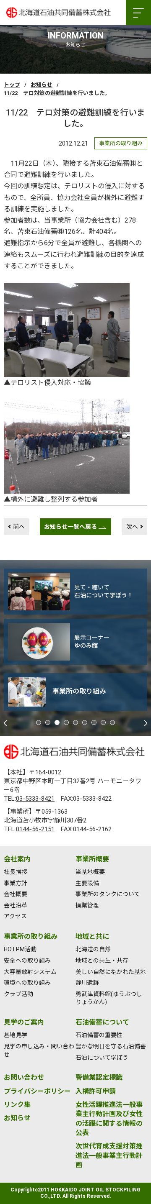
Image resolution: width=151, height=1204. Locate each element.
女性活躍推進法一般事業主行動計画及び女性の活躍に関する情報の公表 (109, 1119)
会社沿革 (15, 905)
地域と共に (92, 936)
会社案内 (17, 859)
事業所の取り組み (30, 936)
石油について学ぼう (102, 1057)
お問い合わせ (24, 1077)
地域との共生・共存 (102, 960)
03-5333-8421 (35, 798)
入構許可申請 (96, 1091)
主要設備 (87, 883)
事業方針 (15, 883)
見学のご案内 (24, 1022)
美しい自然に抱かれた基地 (111, 971)
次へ (132, 526)
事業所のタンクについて (108, 894)
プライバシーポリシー (37, 1091)
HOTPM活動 (20, 949)
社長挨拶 (15, 871)
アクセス (15, 916)
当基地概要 (90, 871)
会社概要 (15, 894)
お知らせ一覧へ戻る (70, 526)
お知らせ (41, 85)
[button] (38, 722)
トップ (12, 85)
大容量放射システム (30, 971)
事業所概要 (92, 859)
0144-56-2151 (35, 829)
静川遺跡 (87, 982)
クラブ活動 (18, 994)
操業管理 (87, 905)
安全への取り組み (27, 960)
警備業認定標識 (99, 1077)
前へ (19, 526)
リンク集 (17, 1105)
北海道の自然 (93, 949)
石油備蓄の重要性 (99, 1035)
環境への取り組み (27, 982)
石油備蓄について (102, 1022)
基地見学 (15, 1035)
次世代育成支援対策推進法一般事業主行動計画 (109, 1155)
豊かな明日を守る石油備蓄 (111, 1046)
